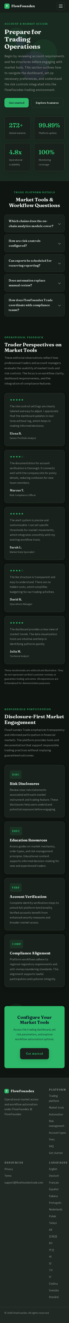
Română (54, 1297)
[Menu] (61, 6)
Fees (52, 1139)
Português (55, 1203)
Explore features (47, 102)
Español (53, 1189)
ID (50, 1264)
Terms (8, 1176)
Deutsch (54, 1176)
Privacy (8, 1169)
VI (50, 1277)
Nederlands (55, 1209)
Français (54, 1183)
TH (50, 1270)
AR (50, 1230)
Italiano (53, 1196)
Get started (16, 102)
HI (50, 1257)
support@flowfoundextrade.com (23, 1183)
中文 (51, 1250)
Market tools (56, 1108)
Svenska (54, 1290)
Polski (52, 1216)
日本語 (53, 1236)
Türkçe (53, 1223)
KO (50, 1243)
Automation (56, 1114)
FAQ (51, 1146)
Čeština (53, 1284)
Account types (57, 1133)
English (53, 1169)
